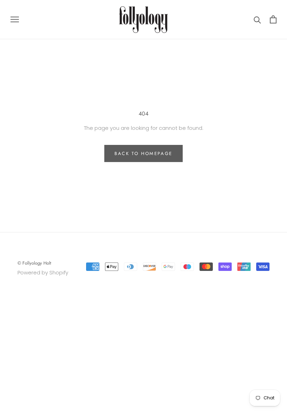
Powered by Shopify (43, 272)
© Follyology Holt (34, 263)
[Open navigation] (14, 19)
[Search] (257, 19)
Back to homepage (143, 153)
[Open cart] (273, 19)
